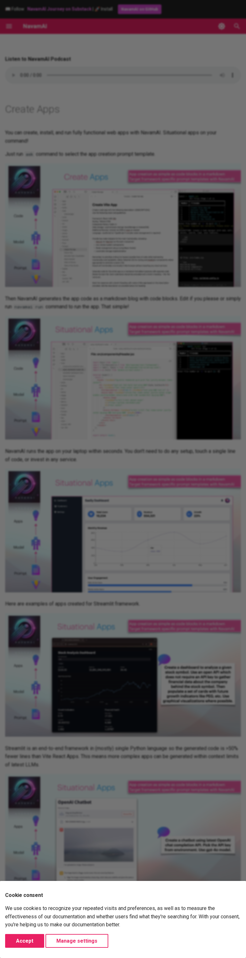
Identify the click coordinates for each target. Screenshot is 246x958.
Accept (24, 941)
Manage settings (76, 941)
